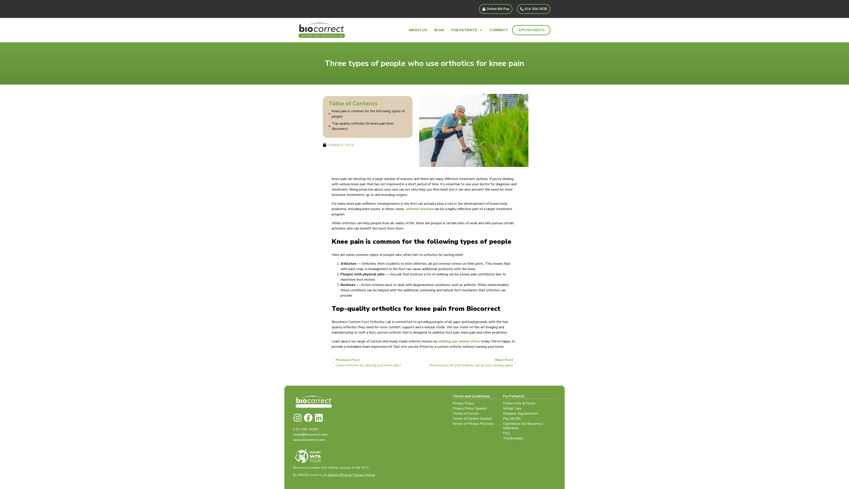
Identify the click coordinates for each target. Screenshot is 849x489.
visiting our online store (459, 341)
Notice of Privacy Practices (473, 423)
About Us (418, 30)
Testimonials (513, 438)
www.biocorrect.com (309, 439)
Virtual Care (512, 408)
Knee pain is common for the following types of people (368, 114)
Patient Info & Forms (519, 403)
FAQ (506, 433)
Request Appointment (520, 413)
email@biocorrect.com (310, 434)
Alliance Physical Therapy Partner (351, 475)
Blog (439, 30)
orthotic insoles (419, 209)
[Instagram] (297, 417)
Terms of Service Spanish (472, 418)
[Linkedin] (318, 417)
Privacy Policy (463, 403)
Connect (499, 30)
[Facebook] (308, 417)
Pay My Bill (512, 418)
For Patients (464, 30)
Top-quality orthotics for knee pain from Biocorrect (363, 126)
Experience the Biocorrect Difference (523, 425)
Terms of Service (466, 413)
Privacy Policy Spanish (470, 408)
